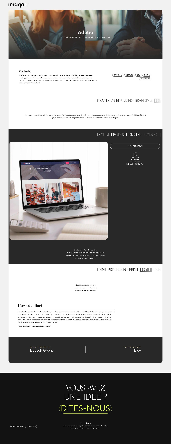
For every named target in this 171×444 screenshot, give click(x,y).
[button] (117, 75)
